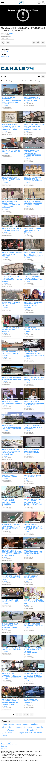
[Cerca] (43, 2)
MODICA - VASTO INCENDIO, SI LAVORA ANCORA (32, 329)
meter (10, 733)
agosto (4, 733)
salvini (3, 727)
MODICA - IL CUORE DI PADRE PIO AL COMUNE (10, 600)
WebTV (6, 105)
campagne (30, 727)
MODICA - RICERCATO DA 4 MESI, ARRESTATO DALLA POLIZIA (34, 379)
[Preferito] (34, 42)
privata (4, 724)
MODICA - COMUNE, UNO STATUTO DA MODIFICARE (11, 649)
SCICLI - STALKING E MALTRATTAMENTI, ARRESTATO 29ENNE (31, 451)
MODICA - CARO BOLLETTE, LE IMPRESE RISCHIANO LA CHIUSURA (11, 675)
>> (31, 714)
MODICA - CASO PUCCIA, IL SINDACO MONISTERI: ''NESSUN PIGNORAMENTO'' (33, 650)
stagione (34, 724)
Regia (5, 131)
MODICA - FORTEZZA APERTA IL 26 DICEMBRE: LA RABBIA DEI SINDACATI (11, 427)
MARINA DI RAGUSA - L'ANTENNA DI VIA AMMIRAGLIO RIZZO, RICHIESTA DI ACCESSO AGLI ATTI (32, 153)
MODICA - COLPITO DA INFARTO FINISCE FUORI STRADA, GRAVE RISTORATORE (11, 452)
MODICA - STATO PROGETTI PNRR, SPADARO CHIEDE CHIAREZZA (8, 501)
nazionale (29, 733)
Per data (25, 81)
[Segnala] (8, 42)
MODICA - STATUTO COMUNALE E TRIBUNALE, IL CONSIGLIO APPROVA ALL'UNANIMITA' (12, 553)
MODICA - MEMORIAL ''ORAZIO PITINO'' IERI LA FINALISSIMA (11, 179)
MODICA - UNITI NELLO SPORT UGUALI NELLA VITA (32, 476)
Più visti (33, 81)
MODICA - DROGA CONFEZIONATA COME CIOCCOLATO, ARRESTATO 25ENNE (34, 354)
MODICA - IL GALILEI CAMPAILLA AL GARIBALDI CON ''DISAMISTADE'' (34, 403)
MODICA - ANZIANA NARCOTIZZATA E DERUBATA (31, 577)
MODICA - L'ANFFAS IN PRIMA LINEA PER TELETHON (10, 329)
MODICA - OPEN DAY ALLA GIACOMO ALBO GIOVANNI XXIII (34, 601)
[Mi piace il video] (38, 42)
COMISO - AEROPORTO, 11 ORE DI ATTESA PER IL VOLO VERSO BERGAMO (33, 278)
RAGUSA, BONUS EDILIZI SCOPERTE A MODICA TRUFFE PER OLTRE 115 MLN (33, 676)
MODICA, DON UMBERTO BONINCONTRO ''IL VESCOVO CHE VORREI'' (33, 179)
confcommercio (21, 730)
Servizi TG (4, 52)
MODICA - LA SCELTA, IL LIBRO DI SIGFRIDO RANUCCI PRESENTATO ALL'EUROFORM (11, 701)
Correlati (4, 81)
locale (3, 730)
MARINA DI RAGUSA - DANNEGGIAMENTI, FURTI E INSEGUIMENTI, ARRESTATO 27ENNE (11, 127)
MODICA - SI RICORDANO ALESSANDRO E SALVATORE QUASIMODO (33, 254)
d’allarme (10, 730)
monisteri (11, 724)
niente (15, 733)
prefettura (38, 733)
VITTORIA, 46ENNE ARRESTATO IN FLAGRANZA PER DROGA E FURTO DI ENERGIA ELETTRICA (11, 100)
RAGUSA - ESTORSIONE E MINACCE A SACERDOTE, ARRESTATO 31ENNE (33, 203)
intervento (38, 730)
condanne (19, 727)
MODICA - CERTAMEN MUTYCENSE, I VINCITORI (33, 624)
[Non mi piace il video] (43, 42)
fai (42, 727)
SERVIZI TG (5, 56)
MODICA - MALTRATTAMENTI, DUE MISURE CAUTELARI (33, 552)
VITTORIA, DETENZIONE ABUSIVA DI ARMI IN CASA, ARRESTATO (33, 427)
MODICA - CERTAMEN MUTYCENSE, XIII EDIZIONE (12, 402)
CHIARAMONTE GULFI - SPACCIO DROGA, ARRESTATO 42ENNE (10, 625)
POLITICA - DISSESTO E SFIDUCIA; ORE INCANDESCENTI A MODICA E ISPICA (12, 279)
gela (9, 727)
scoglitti (21, 733)
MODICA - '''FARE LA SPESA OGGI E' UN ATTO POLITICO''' (12, 254)
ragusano (25, 724)
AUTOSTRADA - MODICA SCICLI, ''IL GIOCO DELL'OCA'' (11, 303)
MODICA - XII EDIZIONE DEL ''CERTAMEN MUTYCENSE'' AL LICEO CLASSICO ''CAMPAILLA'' (33, 501)
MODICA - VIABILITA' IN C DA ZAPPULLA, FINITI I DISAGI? (11, 353)
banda (38, 727)
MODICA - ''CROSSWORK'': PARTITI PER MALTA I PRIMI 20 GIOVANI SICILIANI (33, 304)
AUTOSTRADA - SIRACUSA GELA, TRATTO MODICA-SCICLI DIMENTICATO (11, 526)
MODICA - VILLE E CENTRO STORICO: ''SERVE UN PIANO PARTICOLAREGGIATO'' (34, 127)
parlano (4, 736)
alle (13, 727)
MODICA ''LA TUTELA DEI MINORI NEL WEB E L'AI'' (11, 151)
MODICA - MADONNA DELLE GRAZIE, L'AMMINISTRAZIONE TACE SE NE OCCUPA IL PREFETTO (12, 205)
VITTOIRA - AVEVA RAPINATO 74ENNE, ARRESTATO (31, 700)
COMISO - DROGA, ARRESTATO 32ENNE (9, 476)
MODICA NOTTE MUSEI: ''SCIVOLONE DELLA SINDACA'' (32, 230)
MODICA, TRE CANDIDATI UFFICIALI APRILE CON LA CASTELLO (11, 577)
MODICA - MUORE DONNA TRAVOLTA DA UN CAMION (11, 378)
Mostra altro (23, 61)
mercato (18, 724)
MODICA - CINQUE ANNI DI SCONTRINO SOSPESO (11, 229)
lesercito (30, 730)
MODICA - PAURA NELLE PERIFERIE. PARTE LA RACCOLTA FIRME (33, 98)
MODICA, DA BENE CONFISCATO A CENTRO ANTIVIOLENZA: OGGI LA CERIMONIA (33, 527)
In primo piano (14, 81)
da (24, 727)
